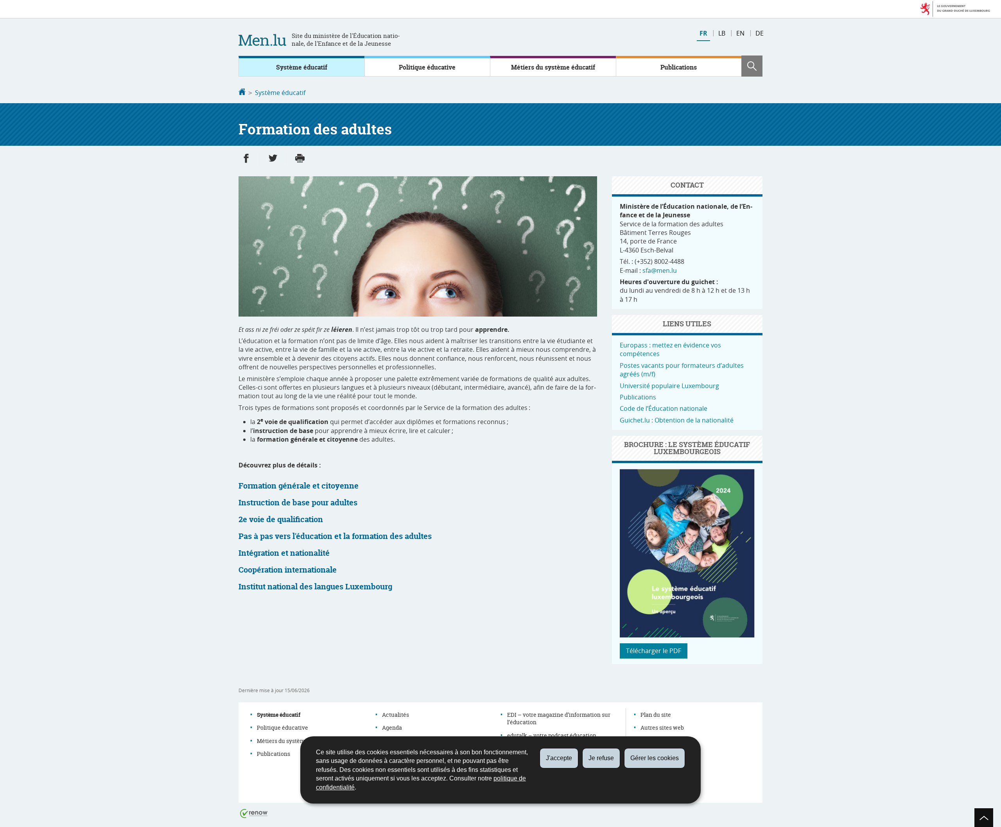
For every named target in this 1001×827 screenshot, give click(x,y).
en (740, 33)
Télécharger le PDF (653, 650)
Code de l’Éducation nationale (663, 408)
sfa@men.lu (659, 270)
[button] (751, 66)
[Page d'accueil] (242, 92)
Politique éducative (427, 67)
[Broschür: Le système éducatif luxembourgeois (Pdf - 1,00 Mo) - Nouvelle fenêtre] (687, 635)
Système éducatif (301, 67)
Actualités (395, 714)
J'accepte (559, 758)
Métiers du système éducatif (553, 67)
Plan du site (655, 714)
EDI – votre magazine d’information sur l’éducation (558, 718)
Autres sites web (662, 727)
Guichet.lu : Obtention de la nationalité (677, 420)
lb (721, 33)
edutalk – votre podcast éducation (551, 735)
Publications (678, 67)
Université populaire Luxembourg (669, 385)
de (759, 33)
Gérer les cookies (654, 758)
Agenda (392, 727)
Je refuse (601, 758)
